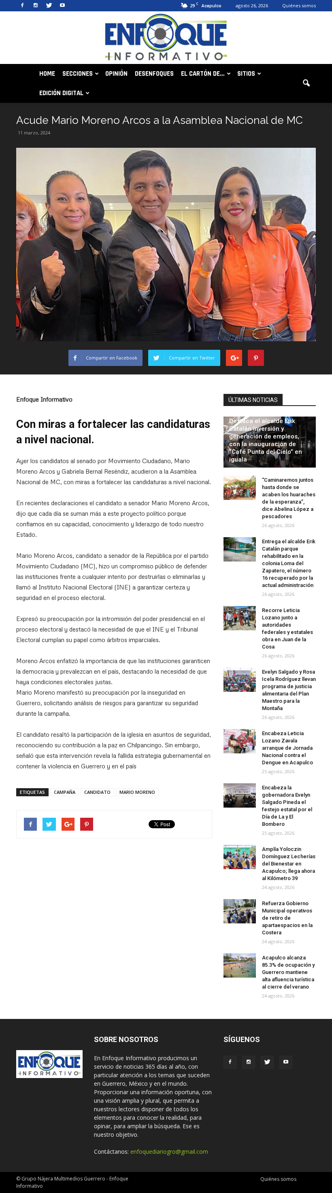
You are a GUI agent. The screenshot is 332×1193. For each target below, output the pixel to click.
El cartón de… (203, 73)
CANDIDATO (97, 792)
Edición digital (61, 93)
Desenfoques (154, 73)
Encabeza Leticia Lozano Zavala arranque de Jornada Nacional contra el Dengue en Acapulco (287, 748)
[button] (306, 83)
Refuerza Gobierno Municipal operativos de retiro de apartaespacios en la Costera (287, 918)
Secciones (77, 73)
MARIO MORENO (137, 792)
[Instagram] (36, 5)
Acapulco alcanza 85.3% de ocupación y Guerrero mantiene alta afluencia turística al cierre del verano (288, 972)
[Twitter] (49, 5)
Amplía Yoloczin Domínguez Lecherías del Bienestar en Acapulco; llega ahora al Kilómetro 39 (288, 863)
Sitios (246, 73)
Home (47, 73)
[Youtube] (62, 5)
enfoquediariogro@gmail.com (169, 1151)
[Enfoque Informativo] (166, 38)
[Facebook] (22, 5)
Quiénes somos (299, 5)
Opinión (116, 73)
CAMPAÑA (64, 792)
